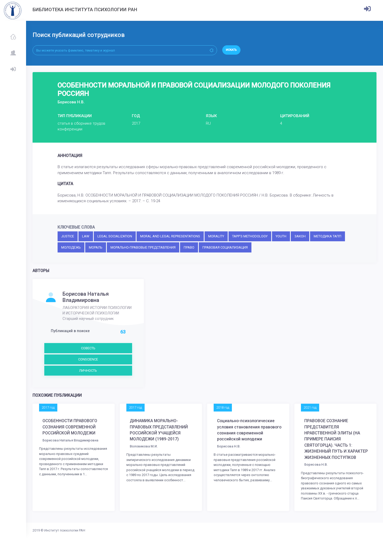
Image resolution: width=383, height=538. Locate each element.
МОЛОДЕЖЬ (71, 247)
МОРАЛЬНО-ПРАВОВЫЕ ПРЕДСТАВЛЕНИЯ (143, 247)
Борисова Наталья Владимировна (86, 297)
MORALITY (216, 236)
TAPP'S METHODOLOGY (250, 236)
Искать (231, 50)
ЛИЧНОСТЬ (88, 370)
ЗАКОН (300, 236)
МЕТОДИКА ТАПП (327, 236)
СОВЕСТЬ (88, 348)
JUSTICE (67, 236)
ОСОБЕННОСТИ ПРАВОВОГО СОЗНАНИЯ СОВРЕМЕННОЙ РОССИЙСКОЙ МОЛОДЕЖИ (69, 427)
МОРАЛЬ (95, 247)
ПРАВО (189, 247)
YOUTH (281, 236)
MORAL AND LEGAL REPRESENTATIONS (170, 236)
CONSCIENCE (88, 359)
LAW (85, 236)
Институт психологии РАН (64, 530)
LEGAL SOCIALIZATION (114, 236)
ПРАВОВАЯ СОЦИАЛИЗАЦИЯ (225, 247)
